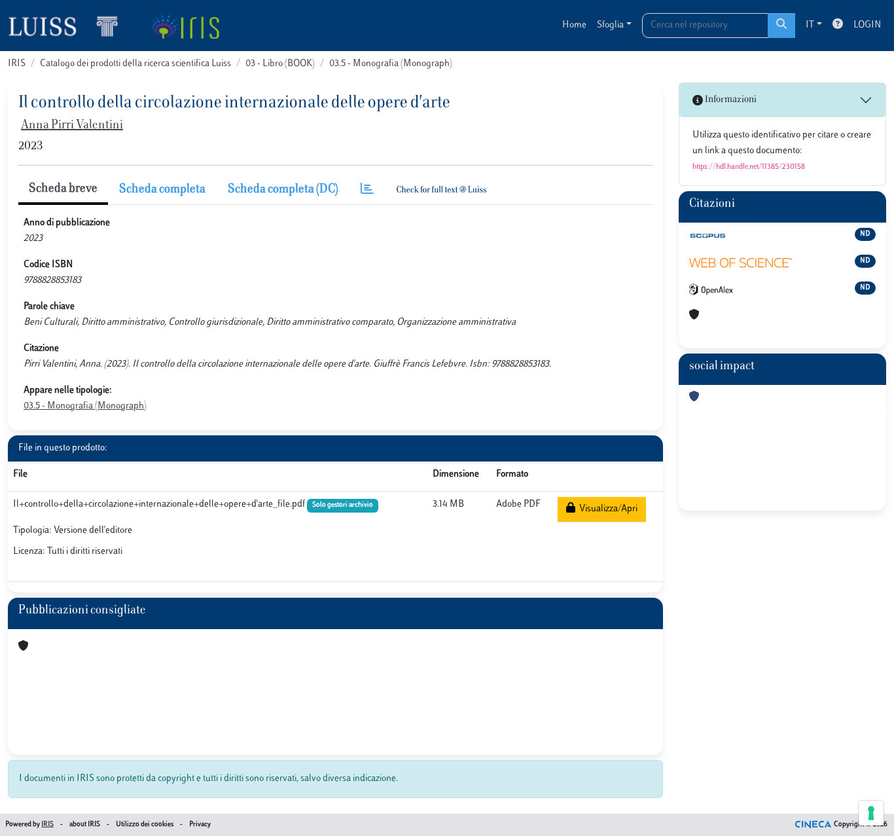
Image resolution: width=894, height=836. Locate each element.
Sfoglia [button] (610, 25)
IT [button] (810, 25)
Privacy (200, 824)
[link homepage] (69, 25)
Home (574, 25)
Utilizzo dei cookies (144, 824)
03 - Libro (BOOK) (280, 64)
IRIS (17, 64)
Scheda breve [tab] (63, 189)
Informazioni (730, 100)
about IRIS (84, 824)
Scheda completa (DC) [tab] (283, 190)
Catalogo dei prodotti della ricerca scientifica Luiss (135, 64)
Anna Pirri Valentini (72, 126)
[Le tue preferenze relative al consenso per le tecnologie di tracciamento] (871, 813)
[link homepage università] (185, 25)
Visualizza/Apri (606, 509)
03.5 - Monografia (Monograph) (390, 64)
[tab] (367, 190)
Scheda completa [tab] (162, 190)
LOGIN (867, 25)
